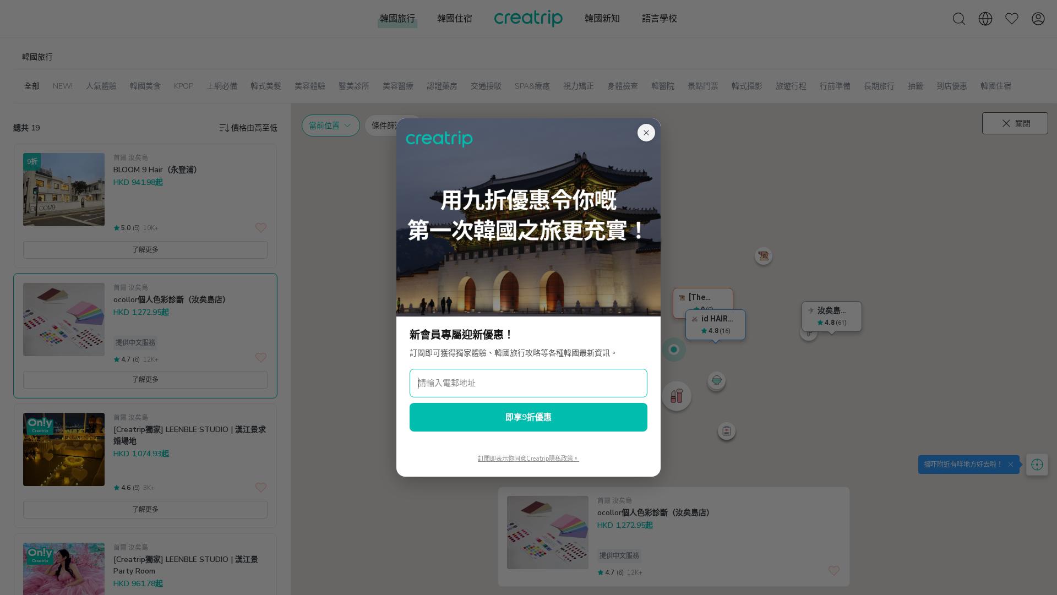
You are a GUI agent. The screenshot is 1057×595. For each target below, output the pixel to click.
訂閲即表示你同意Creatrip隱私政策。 (528, 459)
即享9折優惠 (528, 417)
